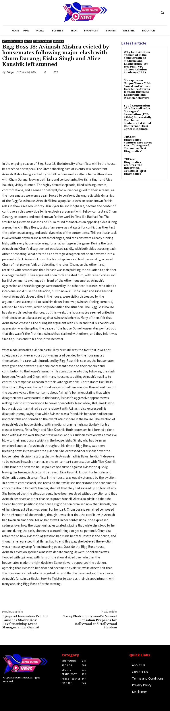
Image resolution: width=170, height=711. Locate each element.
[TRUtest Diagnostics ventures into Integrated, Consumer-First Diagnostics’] (160, 163)
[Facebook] (34, 82)
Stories (58, 41)
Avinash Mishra (12, 41)
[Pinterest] (54, 82)
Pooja (10, 72)
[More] (75, 82)
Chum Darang (42, 41)
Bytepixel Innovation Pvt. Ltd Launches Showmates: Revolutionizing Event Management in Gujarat (25, 622)
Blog (28, 41)
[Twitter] (44, 82)
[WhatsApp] (64, 82)
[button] (162, 12)
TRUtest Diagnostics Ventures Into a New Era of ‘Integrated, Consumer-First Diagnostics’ (138, 144)
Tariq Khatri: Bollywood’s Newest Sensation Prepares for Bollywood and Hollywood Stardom (90, 622)
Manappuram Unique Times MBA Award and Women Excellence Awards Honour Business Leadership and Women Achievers (137, 89)
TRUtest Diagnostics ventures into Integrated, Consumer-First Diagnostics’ (135, 167)
